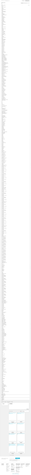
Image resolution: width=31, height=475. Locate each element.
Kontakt (21, 465)
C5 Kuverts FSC (3, 108)
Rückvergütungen (27, 465)
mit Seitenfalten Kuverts (4, 105)
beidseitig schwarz (4, 56)
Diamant (3, 269)
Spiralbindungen (3, 386)
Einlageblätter (3, 298)
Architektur (7, 467)
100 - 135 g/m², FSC (4, 230)
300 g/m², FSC (3, 163)
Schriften (3, 136)
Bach (2, 382)
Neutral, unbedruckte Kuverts (5, 99)
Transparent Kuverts (4, 113)
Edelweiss (3, 267)
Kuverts (2, 77)
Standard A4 (3, 61)
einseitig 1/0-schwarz (4, 171)
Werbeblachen (3, 347)
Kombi (2, 311)
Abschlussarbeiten (4, 385)
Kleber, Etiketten (3, 132)
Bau (2, 6)
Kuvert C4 (3, 87)
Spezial (2, 119)
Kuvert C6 (3, 371)
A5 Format (3, 167)
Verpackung (3, 18)
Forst (2, 26)
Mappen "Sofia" (3, 321)
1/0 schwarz (3, 88)
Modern (2, 366)
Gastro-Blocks (3, 16)
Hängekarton (3, 318)
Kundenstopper (3, 393)
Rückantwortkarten (4, 301)
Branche (3, 5)
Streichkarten (3, 348)
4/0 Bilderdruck (3, 90)
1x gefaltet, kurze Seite (4, 201)
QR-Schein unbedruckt (4, 76)
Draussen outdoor (4, 121)
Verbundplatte (3, 124)
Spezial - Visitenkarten (4, 59)
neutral (2, 350)
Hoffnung (3, 383)
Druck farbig (3, 265)
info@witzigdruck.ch (13, 467)
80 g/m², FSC (3, 43)
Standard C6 (3, 96)
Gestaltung (3, 396)
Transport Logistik (3, 11)
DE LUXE (3, 71)
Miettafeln (3, 360)
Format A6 (3, 32)
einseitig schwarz (3, 57)
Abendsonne (3, 378)
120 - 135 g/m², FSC (4, 173)
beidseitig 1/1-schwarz (4, 157)
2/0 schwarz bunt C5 (4, 79)
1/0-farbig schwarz (4, 65)
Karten (2, 272)
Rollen (2, 139)
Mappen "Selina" (3, 320)
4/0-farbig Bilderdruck (4, 67)
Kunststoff (3, 122)
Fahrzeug (3, 127)
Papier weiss (3, 42)
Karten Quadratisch (4, 275)
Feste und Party (3, 376)
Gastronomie (3, 13)
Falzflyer (3, 164)
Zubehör (3, 126)
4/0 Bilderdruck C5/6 (4, 95)
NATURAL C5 (3, 84)
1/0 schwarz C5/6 (3, 93)
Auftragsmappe (3, 323)
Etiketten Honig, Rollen (21, 441)
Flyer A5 (2, 235)
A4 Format (3, 168)
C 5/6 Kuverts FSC (3, 109)
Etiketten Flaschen (4, 361)
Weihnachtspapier (4, 64)
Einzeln (2, 141)
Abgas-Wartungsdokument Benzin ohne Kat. (12, 442)
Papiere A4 (3, 367)
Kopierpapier (3, 329)
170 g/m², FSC (3, 153)
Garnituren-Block (3, 307)
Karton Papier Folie (4, 52)
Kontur (2, 135)
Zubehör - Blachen (4, 120)
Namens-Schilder (3, 359)
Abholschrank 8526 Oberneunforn (5, 391)
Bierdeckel (3, 20)
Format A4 (3, 48)
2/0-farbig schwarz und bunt (5, 62)
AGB (21, 466)
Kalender (3, 314)
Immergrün (3, 380)
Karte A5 (3, 286)
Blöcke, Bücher (3, 345)
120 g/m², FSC (3, 44)
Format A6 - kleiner (4, 300)
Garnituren (3, 305)
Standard (3, 264)
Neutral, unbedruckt (4, 322)
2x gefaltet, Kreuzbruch (4, 225)
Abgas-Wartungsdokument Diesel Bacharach (12, 431)
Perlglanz (3, 365)
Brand (2, 143)
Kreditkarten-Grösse (4, 261)
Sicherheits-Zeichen (4, 142)
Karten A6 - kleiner (4, 288)
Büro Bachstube (3, 41)
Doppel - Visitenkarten (4, 58)
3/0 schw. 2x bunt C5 (4, 80)
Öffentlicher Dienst (4, 28)
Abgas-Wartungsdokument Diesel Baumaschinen (12, 421)
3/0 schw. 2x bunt (3, 83)
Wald (2, 377)
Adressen (27, 466)
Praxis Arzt (3, 53)
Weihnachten (3, 362)
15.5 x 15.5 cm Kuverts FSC (4, 110)
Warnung (3, 146)
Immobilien (3, 36)
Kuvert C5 (3, 369)
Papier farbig (3, 45)
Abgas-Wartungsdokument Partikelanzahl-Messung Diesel (21, 452)
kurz (2, 351)
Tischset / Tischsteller (4, 358)
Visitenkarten (3, 14)
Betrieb (2, 10)
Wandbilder (3, 128)
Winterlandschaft (3, 364)
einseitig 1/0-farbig (4, 257)
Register (3, 387)
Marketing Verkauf (4, 9)
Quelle (2, 381)
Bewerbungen (3, 390)
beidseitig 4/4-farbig (4, 151)
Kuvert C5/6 (3, 92)
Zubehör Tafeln (3, 130)
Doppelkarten (3, 285)
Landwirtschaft (3, 21)
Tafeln (2, 149)
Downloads (3, 399)
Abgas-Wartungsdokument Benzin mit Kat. (21, 431)
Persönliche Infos (27, 464)
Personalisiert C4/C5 (4, 98)
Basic (2, 118)
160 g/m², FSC (3, 75)
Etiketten (3, 342)
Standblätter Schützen (4, 349)
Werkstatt (3, 34)
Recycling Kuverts (3, 106)
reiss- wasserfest (3, 326)
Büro (2, 7)
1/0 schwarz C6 (3, 97)
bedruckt (3, 368)
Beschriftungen (3, 116)
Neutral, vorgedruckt (4, 312)
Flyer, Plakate (3, 150)
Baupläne (3, 325)
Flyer (2, 15)
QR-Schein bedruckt (4, 335)
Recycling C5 (3, 81)
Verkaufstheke (3, 40)
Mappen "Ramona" (4, 319)
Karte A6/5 (3, 277)
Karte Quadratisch (4, 278)
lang (2, 354)
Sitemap (21, 467)
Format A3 (3, 47)
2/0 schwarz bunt (3, 82)
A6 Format (3, 232)
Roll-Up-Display (3, 315)
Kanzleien (3, 29)
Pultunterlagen (3, 317)
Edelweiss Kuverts (4, 111)
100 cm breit (3, 316)
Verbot (2, 145)
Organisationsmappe (4, 333)
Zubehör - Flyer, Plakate (4, 262)
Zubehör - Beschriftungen (4, 131)
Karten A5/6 (3, 283)
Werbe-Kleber (3, 133)
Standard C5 (3, 78)
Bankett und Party (3, 374)
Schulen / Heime (8, 470)
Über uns (3, 398)
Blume (2, 379)
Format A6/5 (3, 299)
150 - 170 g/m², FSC (4, 181)
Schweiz (2, 363)
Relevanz (25, 411)
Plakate (2, 234)
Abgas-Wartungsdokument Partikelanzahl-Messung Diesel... (12, 452)
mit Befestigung (3, 123)
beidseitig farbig (3, 55)
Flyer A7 (2, 260)
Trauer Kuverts (3, 115)
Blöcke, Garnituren (4, 302)
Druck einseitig (3, 33)
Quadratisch (3, 104)
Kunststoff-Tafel (3, 129)
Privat (2, 372)
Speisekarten (3, 19)
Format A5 (3, 30)
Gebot (2, 144)
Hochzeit (3, 373)
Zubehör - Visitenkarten (4, 60)
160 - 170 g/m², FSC (4, 238)
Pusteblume (3, 384)
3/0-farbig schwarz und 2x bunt (5, 63)
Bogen (2, 134)
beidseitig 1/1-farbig (4, 254)
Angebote (2, 464)
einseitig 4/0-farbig (4, 154)
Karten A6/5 (3, 274)
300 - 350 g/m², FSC (4, 237)
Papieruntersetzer (4, 17)
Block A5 (3, 310)
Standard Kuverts (3, 100)
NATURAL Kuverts (3, 112)
